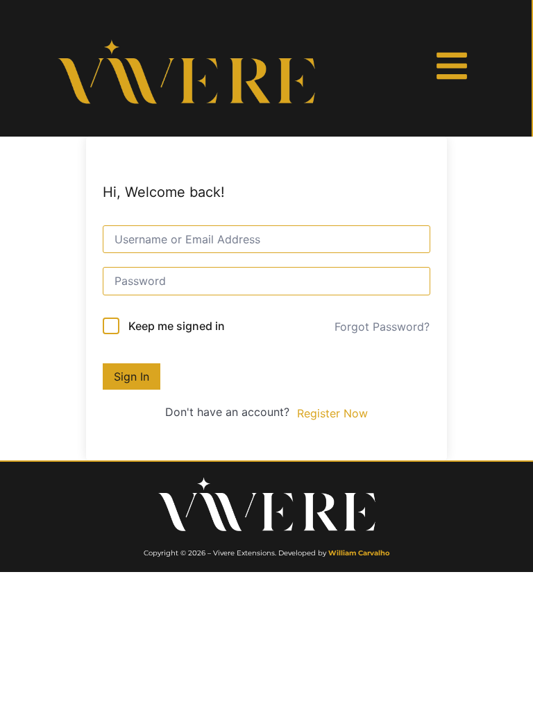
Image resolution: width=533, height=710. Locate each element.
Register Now (332, 413)
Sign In (131, 376)
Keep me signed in (176, 326)
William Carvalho (359, 552)
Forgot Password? (382, 327)
